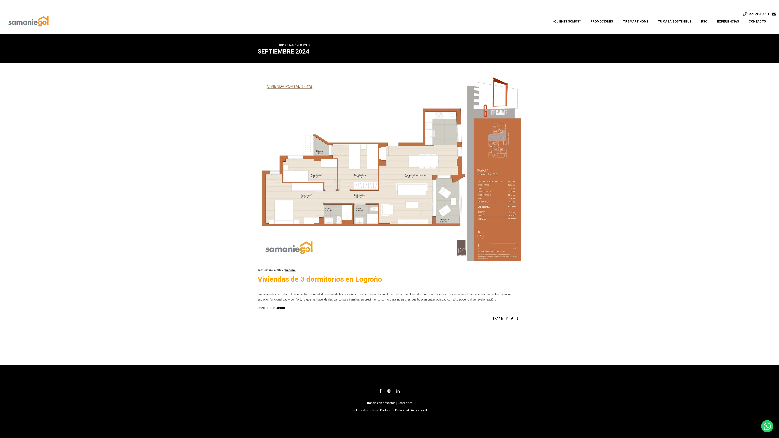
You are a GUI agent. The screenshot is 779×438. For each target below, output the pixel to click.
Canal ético (405, 402)
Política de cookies (365, 410)
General (290, 270)
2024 (291, 45)
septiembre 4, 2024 (270, 270)
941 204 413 (758, 14)
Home (282, 45)
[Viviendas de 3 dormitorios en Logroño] (389, 168)
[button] (767, 426)
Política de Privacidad (394, 410)
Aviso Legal (419, 410)
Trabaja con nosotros (381, 402)
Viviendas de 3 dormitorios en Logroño (320, 279)
